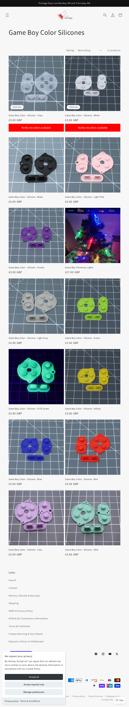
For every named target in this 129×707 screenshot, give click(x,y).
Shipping (14, 603)
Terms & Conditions (30, 701)
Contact (13, 587)
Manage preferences (33, 692)
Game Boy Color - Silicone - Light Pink (84, 197)
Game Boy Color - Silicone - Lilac (25, 549)
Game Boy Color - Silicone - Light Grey (28, 338)
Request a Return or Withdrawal (26, 641)
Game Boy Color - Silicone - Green (82, 338)
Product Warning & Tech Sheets (26, 633)
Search (12, 580)
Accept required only (34, 684)
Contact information (111, 699)
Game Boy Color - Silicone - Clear (26, 115)
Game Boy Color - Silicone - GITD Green (29, 408)
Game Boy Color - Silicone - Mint (81, 549)
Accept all (34, 677)
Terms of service (95, 696)
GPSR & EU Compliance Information (28, 618)
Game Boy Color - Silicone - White (82, 115)
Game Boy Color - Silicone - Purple (26, 267)
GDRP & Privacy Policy (21, 610)
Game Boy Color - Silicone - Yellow (83, 408)
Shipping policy (113, 696)
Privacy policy (12, 701)
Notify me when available (36, 127)
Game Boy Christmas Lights (79, 267)
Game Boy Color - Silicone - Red (81, 479)
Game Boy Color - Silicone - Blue (25, 479)
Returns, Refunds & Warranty (24, 595)
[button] (7, 15)
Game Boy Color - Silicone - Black (26, 197)
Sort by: (70, 50)
